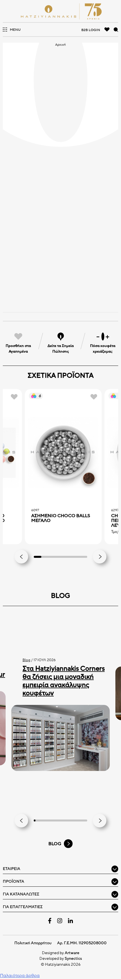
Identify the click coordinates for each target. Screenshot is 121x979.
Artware (72, 953)
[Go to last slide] (21, 556)
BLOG (54, 844)
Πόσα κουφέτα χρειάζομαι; (102, 348)
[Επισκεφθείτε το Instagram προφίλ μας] (59, 920)
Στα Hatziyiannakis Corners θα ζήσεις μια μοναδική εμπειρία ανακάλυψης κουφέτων (64, 680)
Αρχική (60, 44)
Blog (26, 660)
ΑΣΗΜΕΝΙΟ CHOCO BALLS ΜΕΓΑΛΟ (60, 518)
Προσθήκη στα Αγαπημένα (18, 348)
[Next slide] (99, 556)
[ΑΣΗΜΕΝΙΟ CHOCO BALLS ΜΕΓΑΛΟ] (63, 452)
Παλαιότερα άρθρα (20, 976)
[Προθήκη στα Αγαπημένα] (14, 396)
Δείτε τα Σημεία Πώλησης (61, 348)
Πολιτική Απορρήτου (32, 943)
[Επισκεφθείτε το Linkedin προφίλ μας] (70, 920)
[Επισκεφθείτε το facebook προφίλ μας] (49, 921)
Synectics (73, 958)
